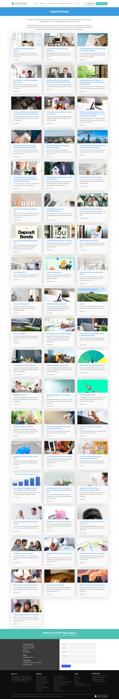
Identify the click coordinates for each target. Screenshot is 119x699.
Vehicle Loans (57, 687)
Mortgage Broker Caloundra (98, 677)
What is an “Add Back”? (19, 333)
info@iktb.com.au (28, 657)
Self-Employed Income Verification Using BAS (58, 333)
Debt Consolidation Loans (42, 681)
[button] (35, 3)
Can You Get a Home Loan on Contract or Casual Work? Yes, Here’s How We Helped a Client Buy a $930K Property (25, 179)
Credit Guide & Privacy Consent (82, 685)
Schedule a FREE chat (102, 3)
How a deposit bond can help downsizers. (90, 209)
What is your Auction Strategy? (55, 585)
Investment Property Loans (60, 683)
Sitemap (50, 696)
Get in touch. (69, 633)
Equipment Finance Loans (60, 685)
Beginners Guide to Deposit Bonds (88, 240)
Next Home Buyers (58, 676)
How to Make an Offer (19, 272)
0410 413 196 (26, 652)
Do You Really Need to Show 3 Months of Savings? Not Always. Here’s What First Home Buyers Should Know (91, 82)
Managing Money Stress (20, 395)
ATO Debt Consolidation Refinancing (62, 681)
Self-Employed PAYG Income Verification (24, 365)
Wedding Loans (57, 689)
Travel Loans (39, 690)
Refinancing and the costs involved (56, 304)
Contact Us (77, 681)
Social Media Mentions (58, 696)
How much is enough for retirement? (23, 426)
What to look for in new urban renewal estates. (92, 585)
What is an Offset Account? (21, 304)
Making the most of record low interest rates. (59, 521)
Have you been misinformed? (87, 395)
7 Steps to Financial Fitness (53, 272)
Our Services (78, 678)
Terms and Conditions (80, 683)
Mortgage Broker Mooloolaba (99, 681)
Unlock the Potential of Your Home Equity (90, 177)
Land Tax (81, 304)
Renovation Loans (40, 685)
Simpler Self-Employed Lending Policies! (57, 365)
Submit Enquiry (66, 666)
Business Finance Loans (41, 680)
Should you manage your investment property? (92, 553)
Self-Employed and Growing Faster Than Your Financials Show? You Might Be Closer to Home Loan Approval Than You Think (92, 114)
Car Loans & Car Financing (42, 687)
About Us (77, 676)
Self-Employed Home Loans (60, 678)
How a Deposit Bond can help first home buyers (59, 240)
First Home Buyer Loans (41, 676)
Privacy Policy (44, 696)
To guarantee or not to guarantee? (23, 553)
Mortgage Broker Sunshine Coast (99, 675)
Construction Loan (58, 680)
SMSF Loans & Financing (41, 683)
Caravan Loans (39, 689)
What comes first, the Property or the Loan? (25, 585)
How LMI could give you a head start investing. (59, 456)
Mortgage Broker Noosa (97, 679)
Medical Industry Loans (59, 690)
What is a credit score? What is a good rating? (92, 365)
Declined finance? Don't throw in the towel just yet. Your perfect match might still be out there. (59, 490)
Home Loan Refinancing (41, 678)
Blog (76, 680)
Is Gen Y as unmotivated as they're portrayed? (26, 614)
